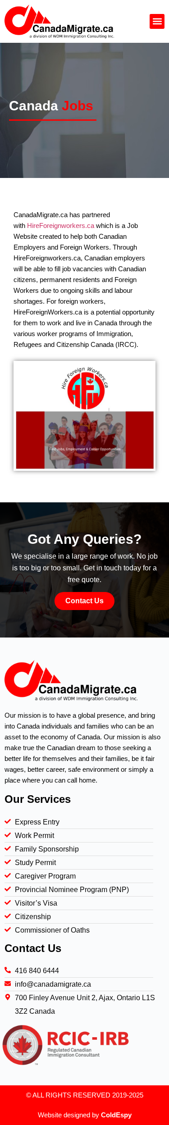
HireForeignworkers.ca (60, 225)
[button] (157, 21)
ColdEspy (116, 1115)
